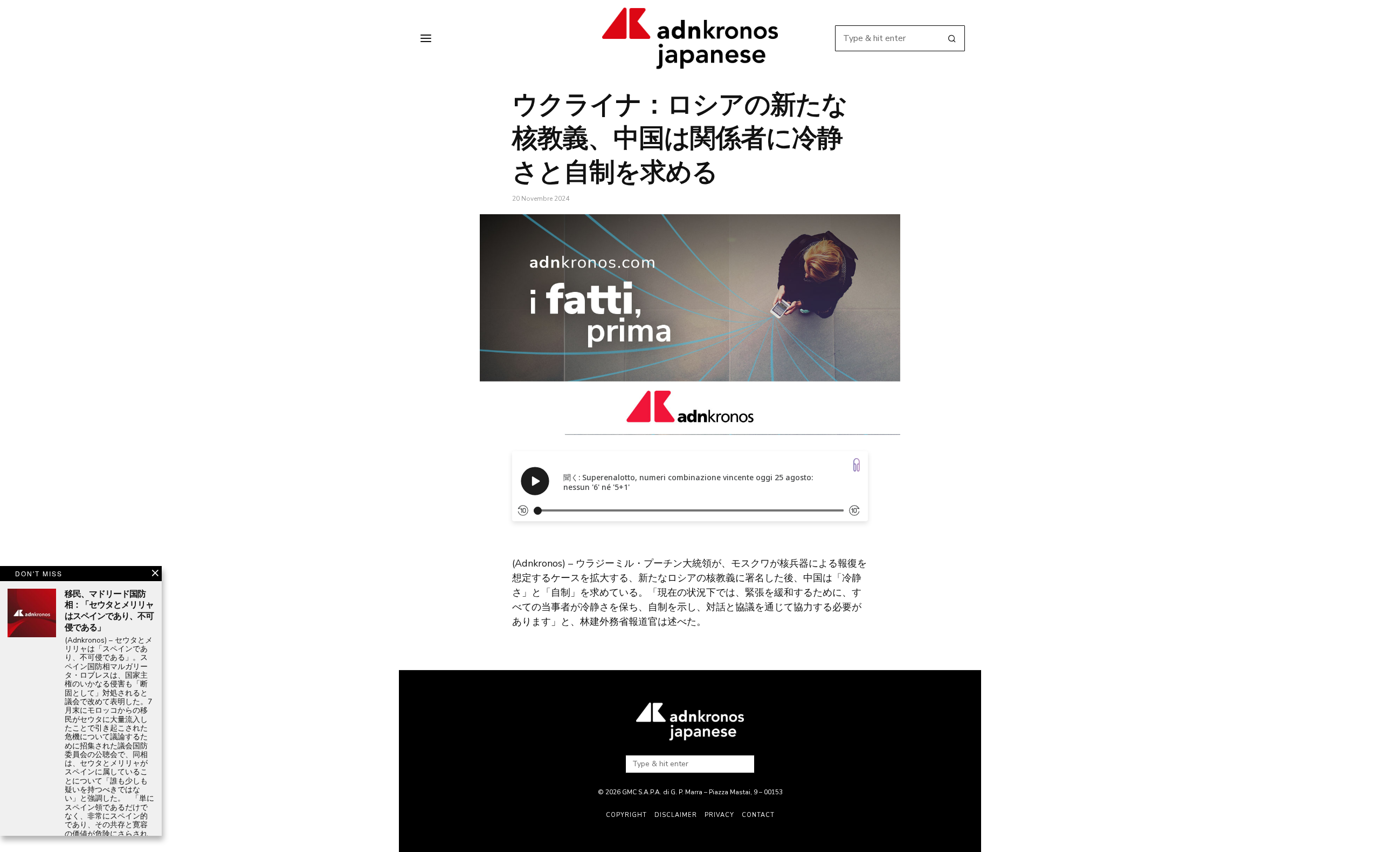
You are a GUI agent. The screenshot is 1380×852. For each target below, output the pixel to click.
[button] (952, 38)
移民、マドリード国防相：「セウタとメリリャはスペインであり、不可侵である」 (109, 611)
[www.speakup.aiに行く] (856, 465)
